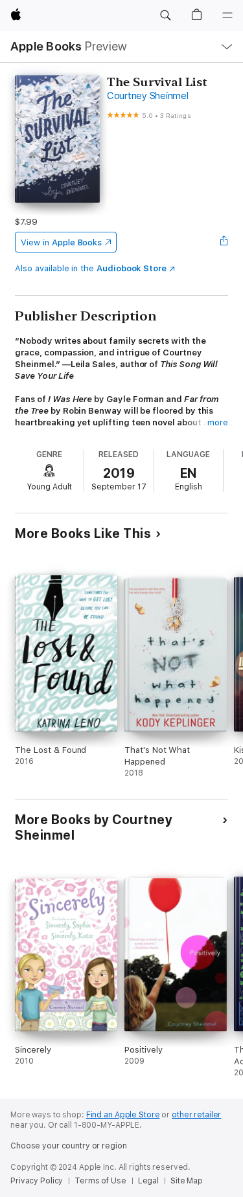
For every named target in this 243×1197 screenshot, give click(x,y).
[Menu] (227, 15)
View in (61, 242)
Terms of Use (100, 1180)
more (217, 422)
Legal (148, 1180)
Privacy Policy (36, 1180)
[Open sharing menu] (224, 242)
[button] (165, 15)
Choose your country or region (68, 1145)
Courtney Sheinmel (148, 96)
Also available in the (91, 268)
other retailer (196, 1114)
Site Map (186, 1180)
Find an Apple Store (123, 1114)
